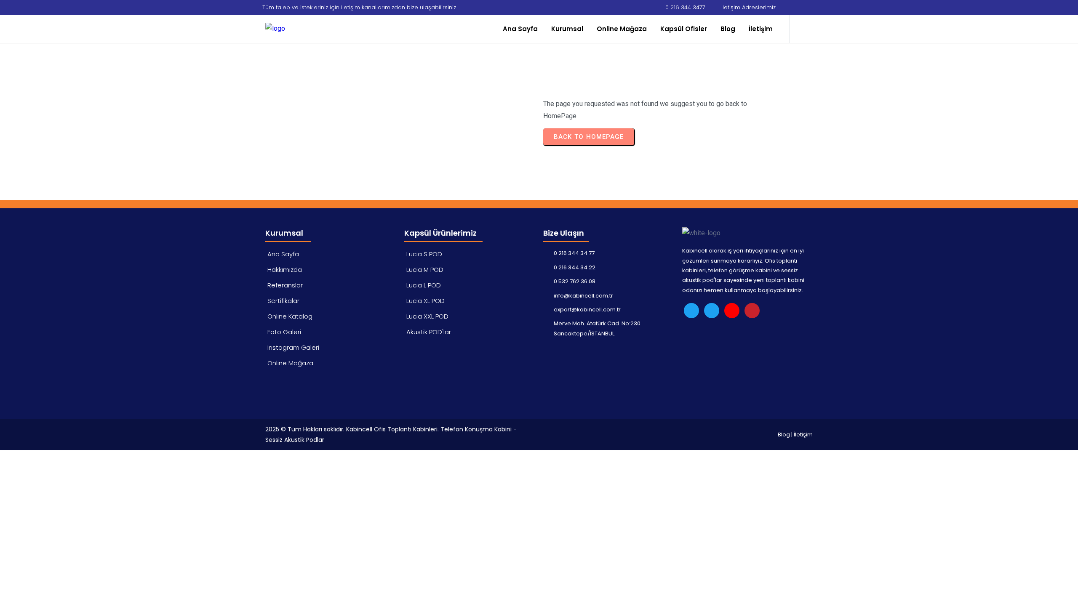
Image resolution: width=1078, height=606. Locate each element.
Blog (784, 435)
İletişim (803, 435)
